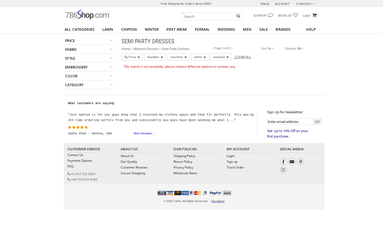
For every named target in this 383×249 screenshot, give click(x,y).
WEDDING (226, 29)
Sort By (266, 48)
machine (177, 57)
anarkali (219, 57)
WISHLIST (285, 15)
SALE (263, 29)
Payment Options (79, 160)
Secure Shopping (133, 173)
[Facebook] (284, 162)
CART (307, 15)
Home (126, 49)
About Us (127, 156)
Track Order (235, 167)
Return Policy (183, 161)
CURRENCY (304, 4)
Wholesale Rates (185, 173)
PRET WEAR (176, 29)
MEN (247, 29)
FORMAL (202, 29)
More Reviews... (144, 133)
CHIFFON (129, 29)
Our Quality (129, 161)
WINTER (152, 29)
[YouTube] (292, 162)
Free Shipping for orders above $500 (186, 3)
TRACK (265, 4)
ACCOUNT (282, 4)
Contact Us (75, 155)
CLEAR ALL (242, 56)
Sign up (232, 161)
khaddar (154, 57)
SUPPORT (260, 15)
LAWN (107, 29)
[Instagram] (284, 170)
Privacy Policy (183, 167)
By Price (131, 57)
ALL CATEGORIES (80, 29)
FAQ (70, 166)
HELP (311, 29)
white (198, 57)
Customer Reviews (134, 167)
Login (230, 156)
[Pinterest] (301, 162)
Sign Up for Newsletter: (285, 112)
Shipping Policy (184, 156)
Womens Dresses (145, 49)
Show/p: (292, 48)
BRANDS (283, 29)
